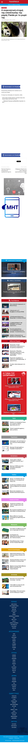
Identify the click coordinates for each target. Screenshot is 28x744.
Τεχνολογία (14, 437)
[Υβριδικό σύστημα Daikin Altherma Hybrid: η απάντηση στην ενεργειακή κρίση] (5, 567)
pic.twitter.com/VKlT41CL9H (10, 99)
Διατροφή (14, 574)
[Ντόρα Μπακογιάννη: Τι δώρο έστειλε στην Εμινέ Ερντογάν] (5, 542)
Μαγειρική (14, 524)
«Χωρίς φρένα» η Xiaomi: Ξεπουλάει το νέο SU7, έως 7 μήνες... (16, 461)
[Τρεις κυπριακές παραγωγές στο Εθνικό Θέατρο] (5, 306)
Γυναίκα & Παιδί (14, 499)
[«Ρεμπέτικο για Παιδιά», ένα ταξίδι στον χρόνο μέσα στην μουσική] (5, 505)
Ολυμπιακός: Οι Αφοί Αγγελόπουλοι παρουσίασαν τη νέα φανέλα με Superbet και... (17, 346)
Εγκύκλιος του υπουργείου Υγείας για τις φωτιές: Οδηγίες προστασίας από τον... (18, 424)
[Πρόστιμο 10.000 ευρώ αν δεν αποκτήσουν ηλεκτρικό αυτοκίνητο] (5, 467)
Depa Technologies (20, 740)
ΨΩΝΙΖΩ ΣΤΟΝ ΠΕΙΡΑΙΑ (15, 280)
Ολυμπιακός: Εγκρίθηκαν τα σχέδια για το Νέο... (14, 413)
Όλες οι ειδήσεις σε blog (14, 4)
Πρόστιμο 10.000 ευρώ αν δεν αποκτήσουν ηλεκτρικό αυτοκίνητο (16, 467)
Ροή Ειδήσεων (15, 300)
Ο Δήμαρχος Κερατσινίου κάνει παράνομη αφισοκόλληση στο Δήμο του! (21, 171)
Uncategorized (4, 7)
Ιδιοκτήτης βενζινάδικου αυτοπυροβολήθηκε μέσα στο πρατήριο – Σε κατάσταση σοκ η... (17, 330)
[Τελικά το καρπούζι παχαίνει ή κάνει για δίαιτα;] (5, 430)
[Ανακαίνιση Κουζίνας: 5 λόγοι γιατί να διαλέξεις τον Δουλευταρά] (5, 561)
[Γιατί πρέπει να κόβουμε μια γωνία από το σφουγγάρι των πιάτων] (5, 530)
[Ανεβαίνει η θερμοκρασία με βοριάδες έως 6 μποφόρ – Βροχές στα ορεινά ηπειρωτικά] (5, 337)
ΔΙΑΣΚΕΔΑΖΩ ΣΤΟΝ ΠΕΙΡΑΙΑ (15, 260)
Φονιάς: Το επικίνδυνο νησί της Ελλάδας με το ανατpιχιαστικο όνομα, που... (17, 480)
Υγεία (14, 418)
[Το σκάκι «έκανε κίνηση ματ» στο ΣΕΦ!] (5, 365)
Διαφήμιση (11, 738)
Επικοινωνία (16, 738)
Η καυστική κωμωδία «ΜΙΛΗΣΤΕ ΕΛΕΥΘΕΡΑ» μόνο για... (14, 272)
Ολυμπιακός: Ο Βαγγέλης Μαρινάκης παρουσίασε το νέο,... (14, 399)
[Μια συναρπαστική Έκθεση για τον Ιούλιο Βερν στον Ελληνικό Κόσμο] (5, 511)
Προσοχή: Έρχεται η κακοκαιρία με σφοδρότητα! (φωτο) (6, 170)
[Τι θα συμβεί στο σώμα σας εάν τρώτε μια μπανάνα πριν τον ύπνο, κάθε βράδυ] (5, 586)
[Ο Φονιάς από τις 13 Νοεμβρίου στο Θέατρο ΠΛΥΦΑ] (5, 312)
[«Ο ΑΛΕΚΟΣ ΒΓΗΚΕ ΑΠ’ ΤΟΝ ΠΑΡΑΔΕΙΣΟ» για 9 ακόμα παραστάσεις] (5, 324)
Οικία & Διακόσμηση (14, 549)
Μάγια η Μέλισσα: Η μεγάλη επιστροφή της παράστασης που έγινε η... (17, 517)
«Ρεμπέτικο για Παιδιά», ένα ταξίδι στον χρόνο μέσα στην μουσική (16, 505)
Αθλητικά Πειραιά (15, 341)
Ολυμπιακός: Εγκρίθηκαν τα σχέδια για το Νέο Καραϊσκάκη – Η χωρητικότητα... (18, 359)
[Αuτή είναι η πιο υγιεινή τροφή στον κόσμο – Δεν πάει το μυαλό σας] (5, 580)
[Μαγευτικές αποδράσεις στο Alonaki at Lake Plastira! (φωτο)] (5, 492)
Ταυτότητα (21, 736)
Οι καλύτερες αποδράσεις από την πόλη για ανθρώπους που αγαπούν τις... (18, 486)
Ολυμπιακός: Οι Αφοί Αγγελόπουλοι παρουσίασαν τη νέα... (14, 386)
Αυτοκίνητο (14, 456)
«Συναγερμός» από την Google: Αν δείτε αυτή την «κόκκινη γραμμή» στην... (17, 442)
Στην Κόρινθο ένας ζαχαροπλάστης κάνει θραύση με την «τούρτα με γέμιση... (17, 536)
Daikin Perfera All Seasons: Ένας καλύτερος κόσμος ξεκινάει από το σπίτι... (17, 555)
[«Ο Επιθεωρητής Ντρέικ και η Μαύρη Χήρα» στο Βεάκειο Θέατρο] (5, 318)
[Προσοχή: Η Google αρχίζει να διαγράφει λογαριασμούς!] (5, 449)
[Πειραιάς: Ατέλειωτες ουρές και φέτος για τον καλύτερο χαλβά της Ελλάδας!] (14, 287)
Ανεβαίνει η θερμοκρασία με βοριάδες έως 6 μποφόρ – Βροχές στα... (17, 336)
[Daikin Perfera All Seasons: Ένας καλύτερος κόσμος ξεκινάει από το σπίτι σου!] (5, 555)
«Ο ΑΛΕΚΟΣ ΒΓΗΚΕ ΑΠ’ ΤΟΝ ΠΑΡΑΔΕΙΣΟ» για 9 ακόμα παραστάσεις (16, 324)
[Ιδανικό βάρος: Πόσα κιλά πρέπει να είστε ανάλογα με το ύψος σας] (5, 592)
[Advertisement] (14, 118)
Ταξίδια (14, 474)
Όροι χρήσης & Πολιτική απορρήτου (10, 736)
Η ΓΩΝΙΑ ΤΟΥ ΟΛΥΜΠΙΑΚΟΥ (9, 374)
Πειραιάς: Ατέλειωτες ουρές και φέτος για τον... (14, 292)
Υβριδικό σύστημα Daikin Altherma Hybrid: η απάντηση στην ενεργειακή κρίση (18, 567)
